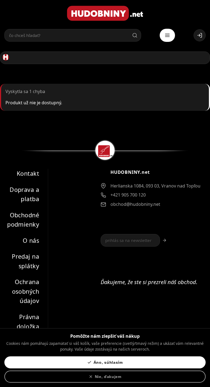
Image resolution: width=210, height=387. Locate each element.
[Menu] (167, 35)
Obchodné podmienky (23, 219)
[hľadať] (135, 35)
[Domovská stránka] (5, 57)
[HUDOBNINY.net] (105, 13)
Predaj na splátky (25, 261)
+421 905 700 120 (128, 195)
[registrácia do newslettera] (164, 240)
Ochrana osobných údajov (25, 291)
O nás (31, 240)
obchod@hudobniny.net (135, 204)
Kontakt (28, 173)
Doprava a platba (24, 194)
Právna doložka (28, 321)
